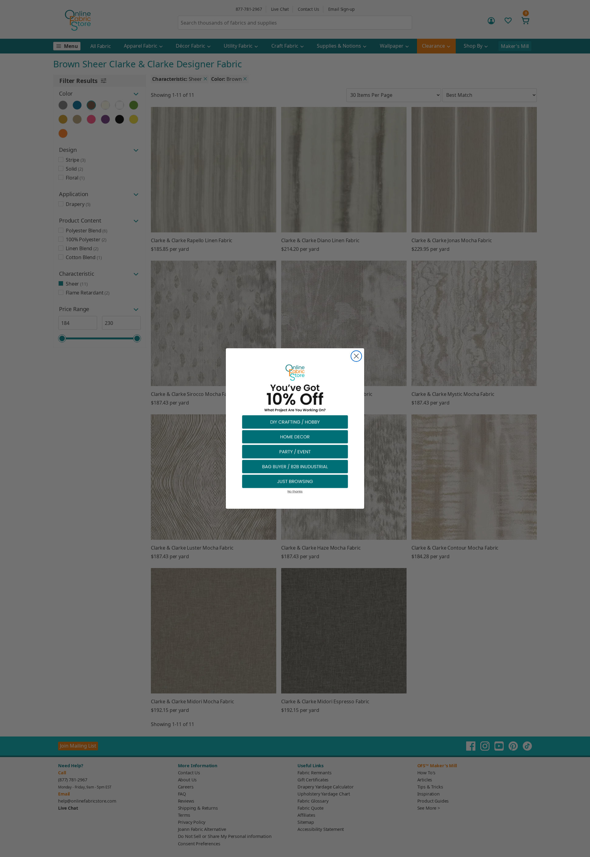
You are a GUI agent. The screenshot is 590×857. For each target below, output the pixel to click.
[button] (295, 421)
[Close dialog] (356, 356)
